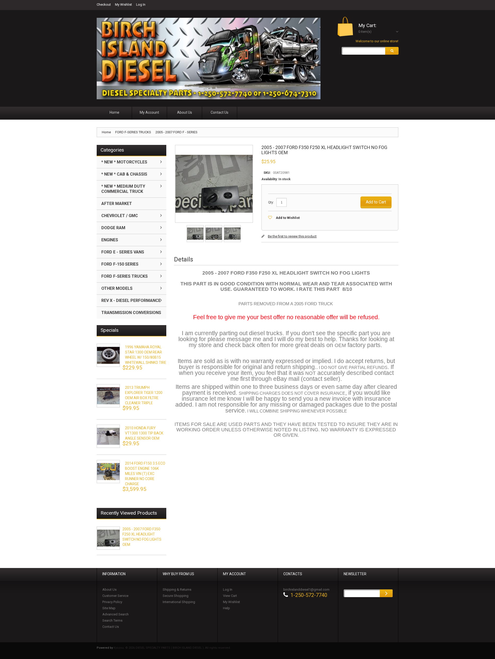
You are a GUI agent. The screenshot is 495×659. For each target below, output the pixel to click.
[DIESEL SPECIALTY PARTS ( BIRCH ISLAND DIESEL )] (208, 58)
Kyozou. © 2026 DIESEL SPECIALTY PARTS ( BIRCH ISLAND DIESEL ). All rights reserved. (172, 647)
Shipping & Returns (177, 589)
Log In (140, 4)
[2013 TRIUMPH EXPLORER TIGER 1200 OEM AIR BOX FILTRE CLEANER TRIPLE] (108, 395)
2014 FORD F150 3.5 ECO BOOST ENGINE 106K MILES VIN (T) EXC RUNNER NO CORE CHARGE (145, 473)
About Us (109, 589)
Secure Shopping (175, 596)
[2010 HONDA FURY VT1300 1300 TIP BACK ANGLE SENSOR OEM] (108, 436)
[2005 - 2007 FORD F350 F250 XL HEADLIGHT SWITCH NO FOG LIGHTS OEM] (195, 227)
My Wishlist (123, 4)
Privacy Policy (112, 602)
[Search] (392, 51)
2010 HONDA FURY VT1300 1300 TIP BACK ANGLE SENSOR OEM (144, 433)
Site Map (109, 608)
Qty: (271, 202)
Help (226, 608)
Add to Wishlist (288, 218)
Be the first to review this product (292, 236)
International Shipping (179, 602)
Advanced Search (115, 614)
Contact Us (110, 627)
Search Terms (112, 620)
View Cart (230, 596)
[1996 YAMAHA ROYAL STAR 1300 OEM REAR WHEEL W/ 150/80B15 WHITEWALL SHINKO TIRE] (108, 355)
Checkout (104, 4)
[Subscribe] (386, 593)
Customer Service (115, 596)
